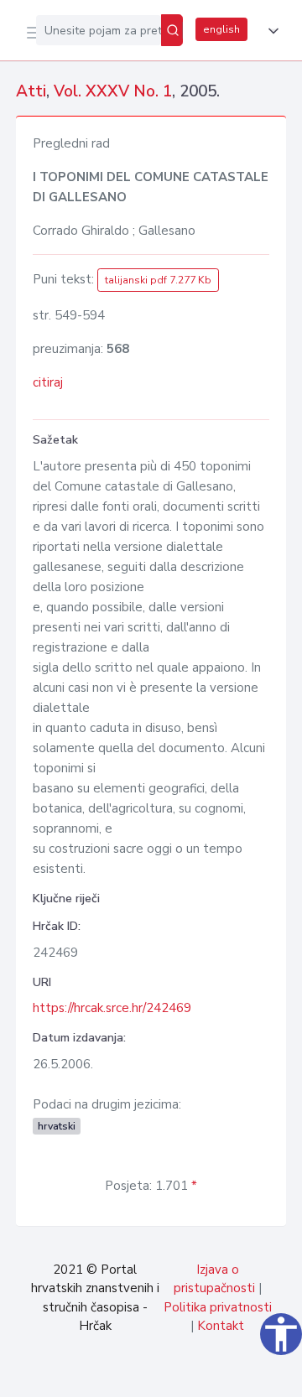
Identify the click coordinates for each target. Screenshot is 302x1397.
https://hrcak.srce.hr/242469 (112, 1008)
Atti (31, 91)
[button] (270, 31)
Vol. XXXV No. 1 (113, 91)
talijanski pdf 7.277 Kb (158, 280)
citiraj (48, 382)
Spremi (161, 1375)
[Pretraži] (172, 30)
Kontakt (220, 1325)
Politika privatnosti (218, 1307)
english (221, 29)
